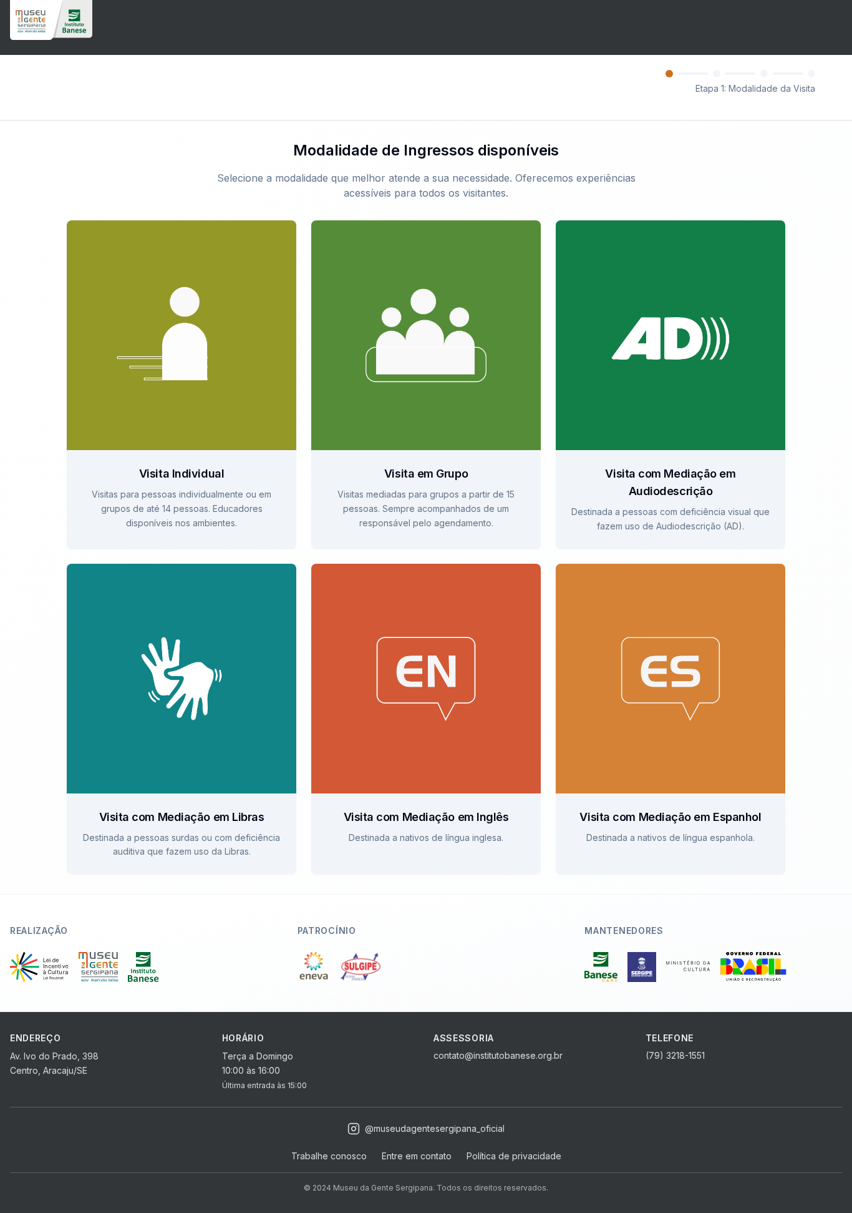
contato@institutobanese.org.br (498, 1055)
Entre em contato (417, 1156)
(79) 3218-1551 (675, 1055)
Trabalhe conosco (329, 1156)
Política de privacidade (514, 1156)
